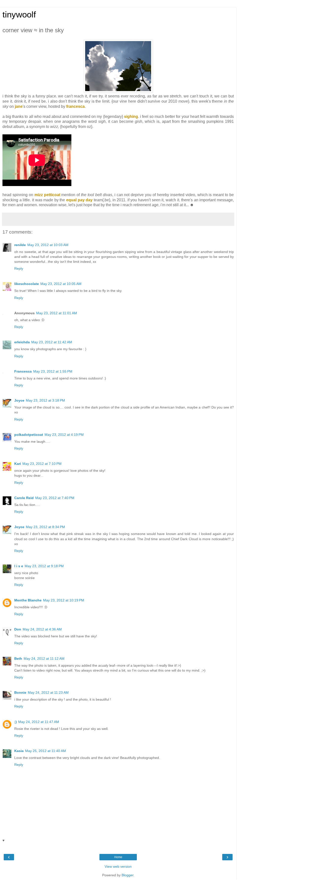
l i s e (18, 566)
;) (15, 722)
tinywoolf (19, 14)
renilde (20, 245)
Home (118, 857)
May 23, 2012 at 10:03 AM (47, 245)
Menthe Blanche (28, 600)
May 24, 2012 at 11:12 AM (44, 658)
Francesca (23, 371)
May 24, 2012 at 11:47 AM (38, 722)
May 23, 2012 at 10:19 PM (63, 600)
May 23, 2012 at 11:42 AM (51, 342)
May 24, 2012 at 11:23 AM (48, 692)
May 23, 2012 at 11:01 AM (56, 313)
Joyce (19, 400)
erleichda (22, 342)
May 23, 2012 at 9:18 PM (44, 566)
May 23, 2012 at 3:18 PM (45, 400)
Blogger (127, 875)
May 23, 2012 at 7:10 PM (42, 464)
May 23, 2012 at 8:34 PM (45, 527)
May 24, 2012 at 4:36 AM (42, 629)
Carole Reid (24, 498)
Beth (18, 658)
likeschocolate (26, 284)
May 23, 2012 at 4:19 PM (64, 435)
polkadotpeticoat (28, 435)
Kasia (19, 751)
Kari (17, 464)
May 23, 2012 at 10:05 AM (60, 284)
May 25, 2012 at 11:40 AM (45, 751)
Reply (18, 268)
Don (17, 629)
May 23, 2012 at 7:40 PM (54, 498)
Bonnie (20, 692)
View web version (118, 866)
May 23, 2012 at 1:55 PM (52, 371)
